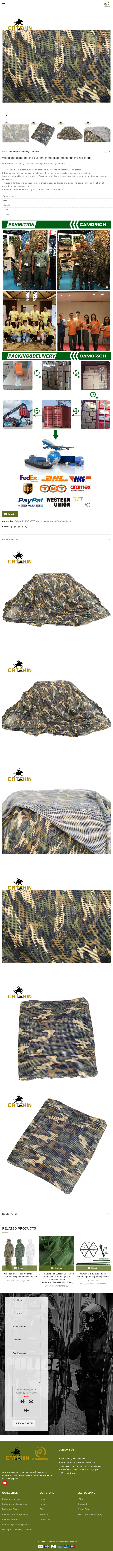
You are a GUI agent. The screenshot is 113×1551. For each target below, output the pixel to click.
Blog (42, 1509)
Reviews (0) (9, 1214)
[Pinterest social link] (19, 527)
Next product (109, 151)
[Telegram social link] (26, 527)
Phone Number (20, 1326)
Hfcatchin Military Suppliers (52, 1541)
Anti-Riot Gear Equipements (15, 1514)
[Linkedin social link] (22, 527)
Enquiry (12, 514)
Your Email (18, 1313)
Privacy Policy (84, 1509)
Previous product (103, 151)
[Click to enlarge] (7, 115)
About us (44, 1514)
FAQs (80, 1499)
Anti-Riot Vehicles (10, 1519)
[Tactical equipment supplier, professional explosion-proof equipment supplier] (106, 4)
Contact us (45, 1519)
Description (10, 539)
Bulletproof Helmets (11, 1499)
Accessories (93, 1280)
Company (17, 1339)
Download (82, 1504)
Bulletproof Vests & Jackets (14, 1504)
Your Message (19, 1353)
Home (4, 151)
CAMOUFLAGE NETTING (27, 521)
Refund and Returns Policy (90, 1514)
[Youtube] (5, 1482)
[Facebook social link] (11, 527)
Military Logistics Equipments (15, 1524)
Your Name (18, 1300)
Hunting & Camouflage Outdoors (24, 151)
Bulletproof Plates (10, 1509)
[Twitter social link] (15, 527)
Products (44, 1504)
